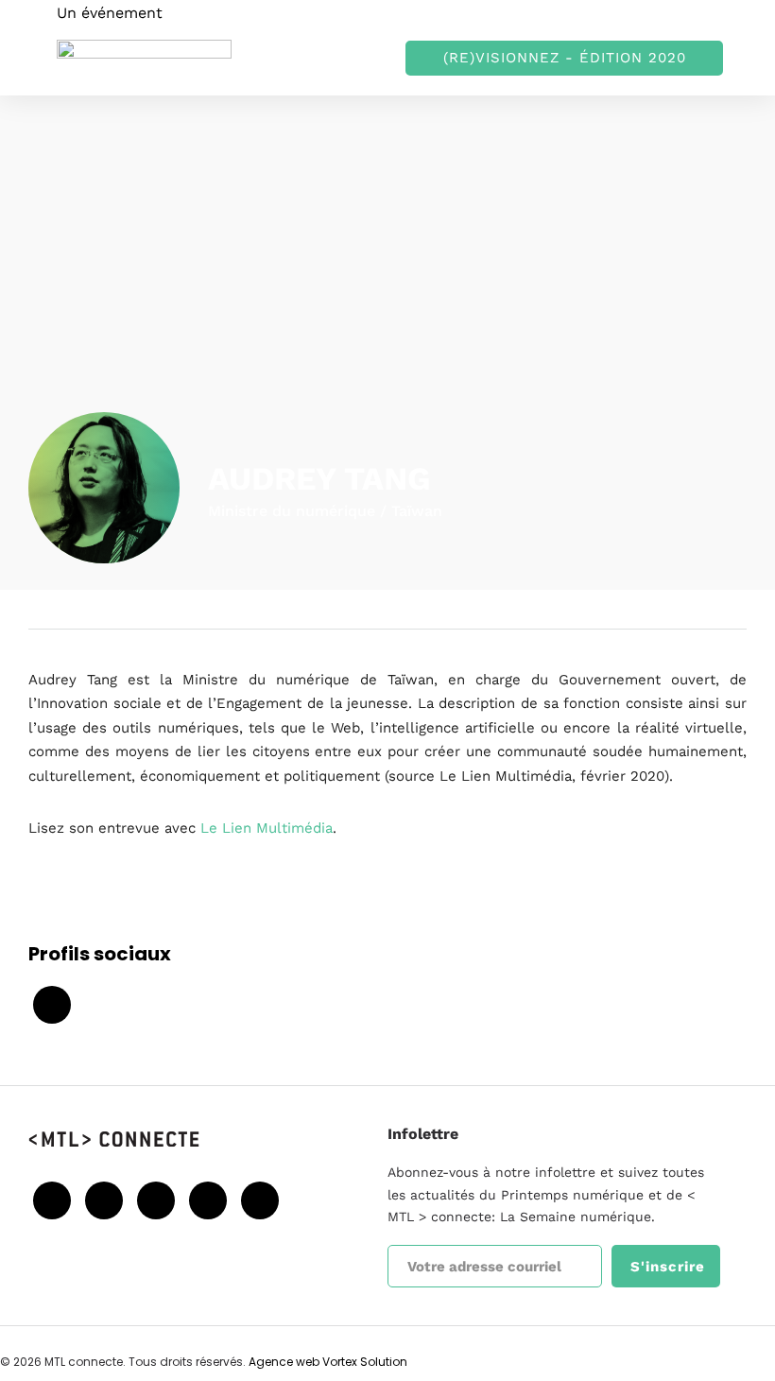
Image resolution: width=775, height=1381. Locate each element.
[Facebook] (52, 1200)
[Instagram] (260, 1200)
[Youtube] (156, 1200)
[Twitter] (104, 1200)
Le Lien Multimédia (266, 828)
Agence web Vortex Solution (328, 1362)
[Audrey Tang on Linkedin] (52, 1005)
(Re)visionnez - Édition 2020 (564, 57)
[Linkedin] (208, 1200)
